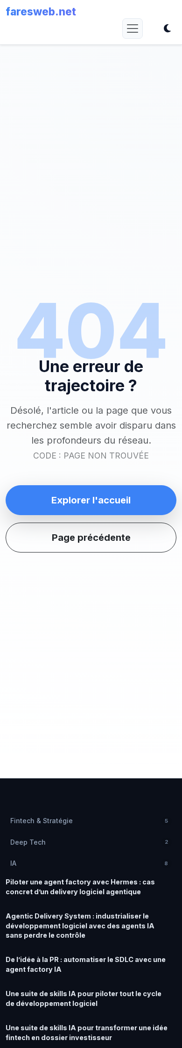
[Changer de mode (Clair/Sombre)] (167, 28)
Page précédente (91, 537)
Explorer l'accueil (91, 500)
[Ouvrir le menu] (132, 28)
